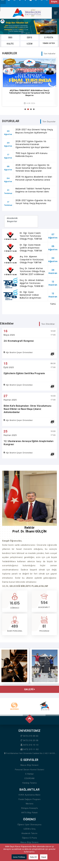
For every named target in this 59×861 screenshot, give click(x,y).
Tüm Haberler (49, 54)
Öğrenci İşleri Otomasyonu (29, 824)
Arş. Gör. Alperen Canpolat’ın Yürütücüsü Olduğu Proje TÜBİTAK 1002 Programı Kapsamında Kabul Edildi (32, 262)
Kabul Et (33, 857)
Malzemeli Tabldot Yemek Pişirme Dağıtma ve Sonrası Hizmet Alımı (32, 190)
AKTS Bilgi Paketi (29, 812)
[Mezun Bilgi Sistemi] (45, 706)
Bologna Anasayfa (29, 808)
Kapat (43, 857)
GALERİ (29, 689)
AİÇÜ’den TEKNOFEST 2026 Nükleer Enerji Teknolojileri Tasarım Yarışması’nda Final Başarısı (29, 92)
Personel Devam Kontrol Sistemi (29, 769)
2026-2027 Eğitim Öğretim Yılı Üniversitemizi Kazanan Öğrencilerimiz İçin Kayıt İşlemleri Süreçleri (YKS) (32, 146)
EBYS (29, 37)
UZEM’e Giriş (29, 828)
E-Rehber (29, 773)
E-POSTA (48, 37)
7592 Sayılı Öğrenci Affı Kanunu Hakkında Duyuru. (31, 155)
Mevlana (29, 803)
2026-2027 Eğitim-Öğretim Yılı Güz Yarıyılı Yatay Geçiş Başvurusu (33, 202)
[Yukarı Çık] (29, 718)
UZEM (29, 44)
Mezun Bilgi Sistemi (29, 765)
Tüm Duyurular (49, 121)
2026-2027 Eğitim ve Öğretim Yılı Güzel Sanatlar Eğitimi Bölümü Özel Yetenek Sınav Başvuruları (33, 168)
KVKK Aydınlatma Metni (29, 794)
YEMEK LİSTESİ (49, 43)
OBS (10, 37)
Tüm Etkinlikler (48, 323)
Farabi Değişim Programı (29, 799)
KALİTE (10, 44)
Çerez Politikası (19, 857)
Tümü (53, 304)
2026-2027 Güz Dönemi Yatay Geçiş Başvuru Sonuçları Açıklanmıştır (34, 131)
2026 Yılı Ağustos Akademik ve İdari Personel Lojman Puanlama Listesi (33, 178)
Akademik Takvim (29, 833)
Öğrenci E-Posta (29, 837)
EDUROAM (29, 778)
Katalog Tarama (29, 782)
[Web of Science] (14, 706)
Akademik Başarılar (12, 221)
